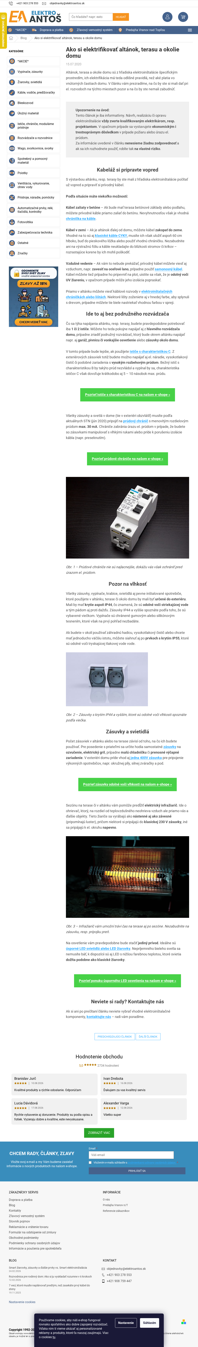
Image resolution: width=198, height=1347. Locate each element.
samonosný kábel (167, 269)
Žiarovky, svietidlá (28, 82)
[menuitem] (16, 30)
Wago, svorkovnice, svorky (34, 148)
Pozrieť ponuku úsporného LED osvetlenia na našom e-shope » (126, 981)
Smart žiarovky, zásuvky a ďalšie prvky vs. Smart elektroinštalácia (47, 1267)
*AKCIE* (21, 61)
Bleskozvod (24, 103)
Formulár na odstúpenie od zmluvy (31, 1232)
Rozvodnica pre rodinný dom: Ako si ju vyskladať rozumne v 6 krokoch (49, 1276)
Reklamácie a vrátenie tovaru (27, 1227)
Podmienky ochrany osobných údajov (33, 1243)
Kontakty (14, 1210)
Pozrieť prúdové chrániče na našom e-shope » (126, 459)
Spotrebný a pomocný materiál (31, 160)
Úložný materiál (27, 113)
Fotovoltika (24, 222)
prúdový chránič (134, 421)
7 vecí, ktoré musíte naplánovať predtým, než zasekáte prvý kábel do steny (48, 1287)
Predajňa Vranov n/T (114, 1205)
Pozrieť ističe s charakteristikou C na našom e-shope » (126, 395)
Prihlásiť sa (135, 1170)
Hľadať (119, 16)
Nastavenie (124, 1323)
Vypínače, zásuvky (28, 72)
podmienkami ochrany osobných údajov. (150, 1162)
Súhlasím (148, 1323)
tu (52, 1337)
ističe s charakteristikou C (148, 351)
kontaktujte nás (97, 1017)
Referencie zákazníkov (115, 1210)
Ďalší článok (146, 1036)
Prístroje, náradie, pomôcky (34, 197)
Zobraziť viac (97, 1133)
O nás (105, 1199)
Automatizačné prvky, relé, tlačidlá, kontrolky (34, 210)
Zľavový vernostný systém (25, 1216)
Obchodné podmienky (22, 1238)
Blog (11, 1205)
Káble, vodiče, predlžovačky (35, 92)
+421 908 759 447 (117, 1281)
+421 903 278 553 (117, 1275)
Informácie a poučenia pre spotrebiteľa (34, 1248)
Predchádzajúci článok (113, 1036)
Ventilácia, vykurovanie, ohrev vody (32, 185)
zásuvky (168, 747)
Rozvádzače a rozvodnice (33, 138)
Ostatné (21, 243)
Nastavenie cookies (21, 1302)
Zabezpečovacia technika (33, 232)
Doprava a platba (19, 1200)
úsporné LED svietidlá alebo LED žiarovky (97, 949)
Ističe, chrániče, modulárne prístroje (34, 125)
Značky (21, 253)
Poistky (21, 173)
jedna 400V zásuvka (144, 758)
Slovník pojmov (18, 1221)
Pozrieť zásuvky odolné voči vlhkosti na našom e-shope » (126, 784)
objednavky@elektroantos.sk (124, 1269)
